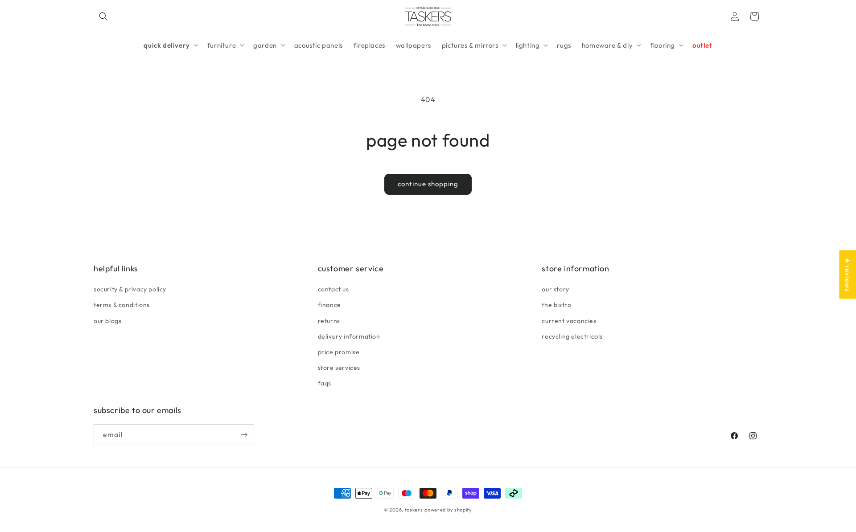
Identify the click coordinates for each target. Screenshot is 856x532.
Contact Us (333, 289)
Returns (329, 321)
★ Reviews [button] (847, 274)
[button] (103, 16)
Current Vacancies (569, 321)
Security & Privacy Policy (130, 289)
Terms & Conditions (122, 305)
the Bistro (556, 305)
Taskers (414, 510)
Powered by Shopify (448, 510)
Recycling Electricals (572, 336)
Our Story (555, 289)
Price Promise (339, 352)
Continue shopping (428, 184)
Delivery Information (349, 336)
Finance (329, 305)
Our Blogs (107, 321)
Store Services (339, 368)
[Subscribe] (244, 434)
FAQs (324, 383)
